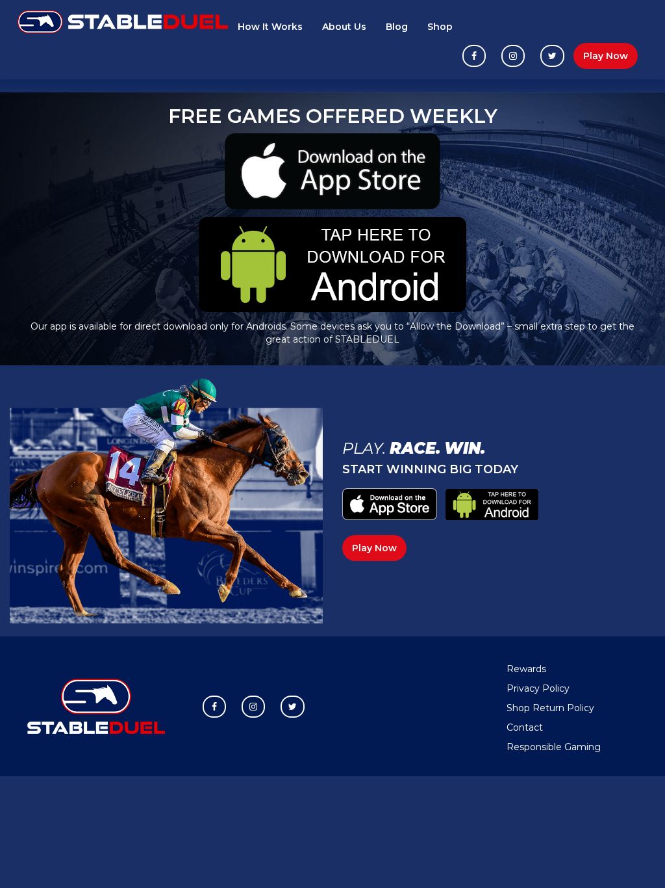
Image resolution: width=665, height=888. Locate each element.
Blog (397, 27)
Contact (525, 727)
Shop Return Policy (550, 708)
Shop (440, 27)
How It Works (270, 27)
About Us (344, 27)
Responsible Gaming (554, 747)
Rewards (526, 669)
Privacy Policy (538, 688)
